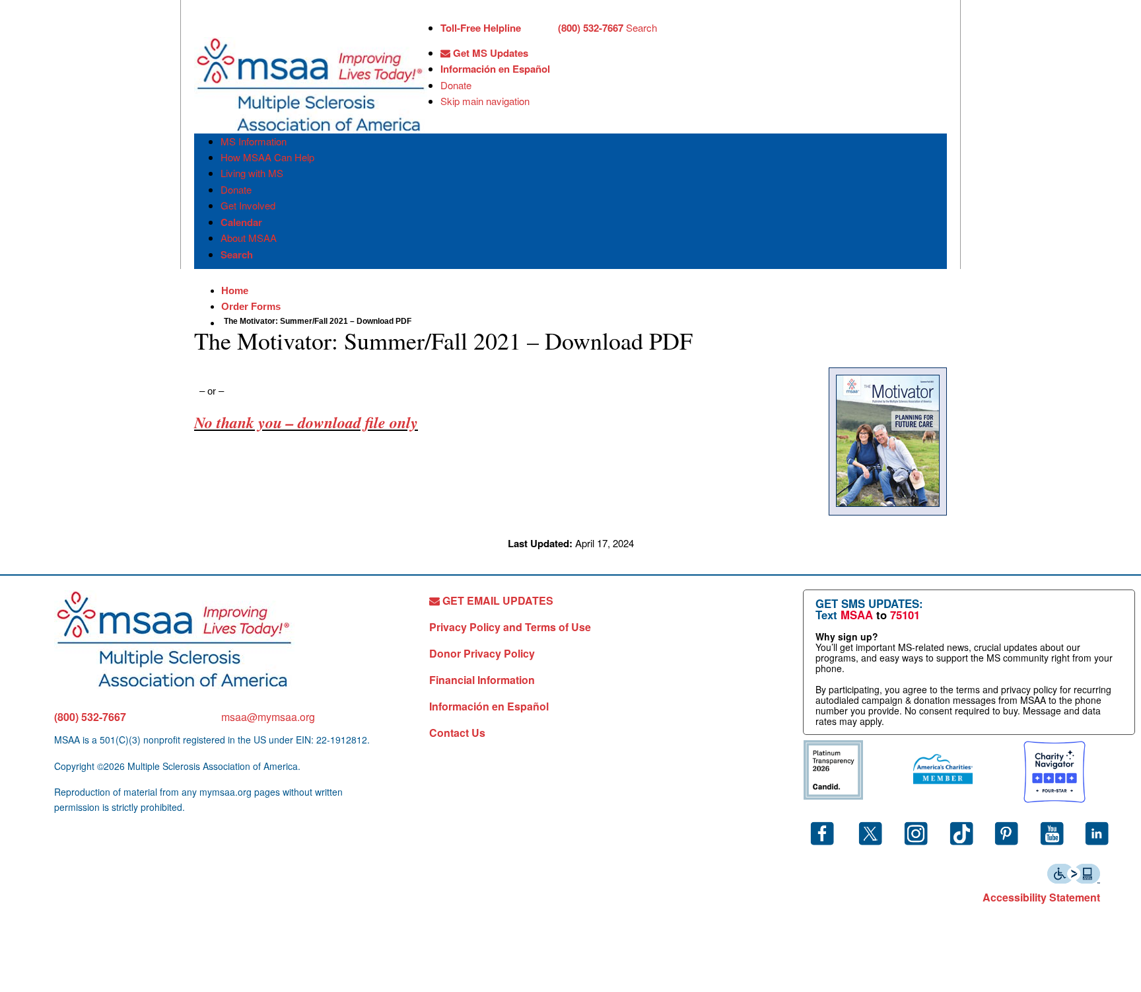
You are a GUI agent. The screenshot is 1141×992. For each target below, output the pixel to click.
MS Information (254, 141)
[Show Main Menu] (206, 25)
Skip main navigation (485, 101)
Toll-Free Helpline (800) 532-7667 (531, 27)
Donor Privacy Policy (482, 653)
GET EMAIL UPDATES (496, 600)
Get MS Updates (489, 53)
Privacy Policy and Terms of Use (510, 626)
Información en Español (495, 68)
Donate (455, 85)
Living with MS (252, 173)
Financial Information (482, 679)
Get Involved (248, 205)
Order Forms (251, 306)
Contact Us (457, 732)
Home (234, 290)
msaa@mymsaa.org (268, 716)
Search (641, 27)
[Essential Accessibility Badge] (1073, 872)
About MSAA (249, 238)
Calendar (241, 222)
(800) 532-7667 (90, 716)
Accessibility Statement (1041, 897)
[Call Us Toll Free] (539, 29)
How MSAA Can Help (267, 157)
